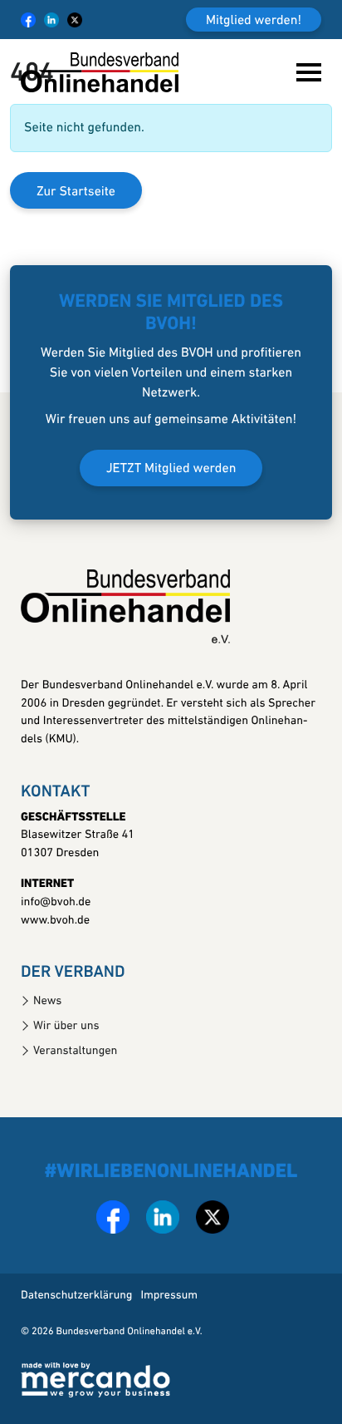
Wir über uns (66, 1026)
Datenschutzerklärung (76, 1295)
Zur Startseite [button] (76, 192)
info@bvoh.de (55, 902)
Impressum (169, 1295)
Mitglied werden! (253, 20)
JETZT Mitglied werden (171, 468)
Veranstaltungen (75, 1051)
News (47, 1001)
